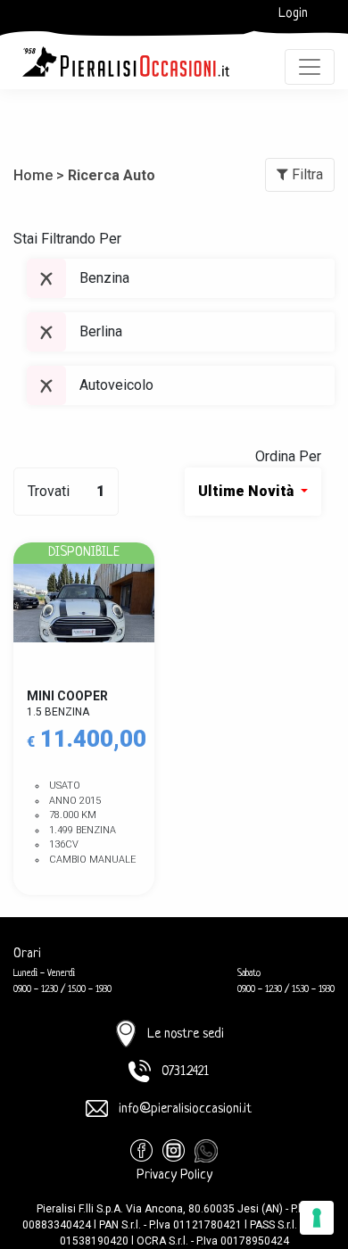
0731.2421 (185, 1071)
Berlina (100, 331)
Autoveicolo (116, 384)
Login (293, 13)
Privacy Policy (174, 1175)
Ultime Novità (247, 491)
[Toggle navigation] (310, 67)
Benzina (104, 277)
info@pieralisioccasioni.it (185, 1109)
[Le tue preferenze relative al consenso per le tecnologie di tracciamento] (317, 1218)
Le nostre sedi (185, 1034)
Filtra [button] (305, 174)
